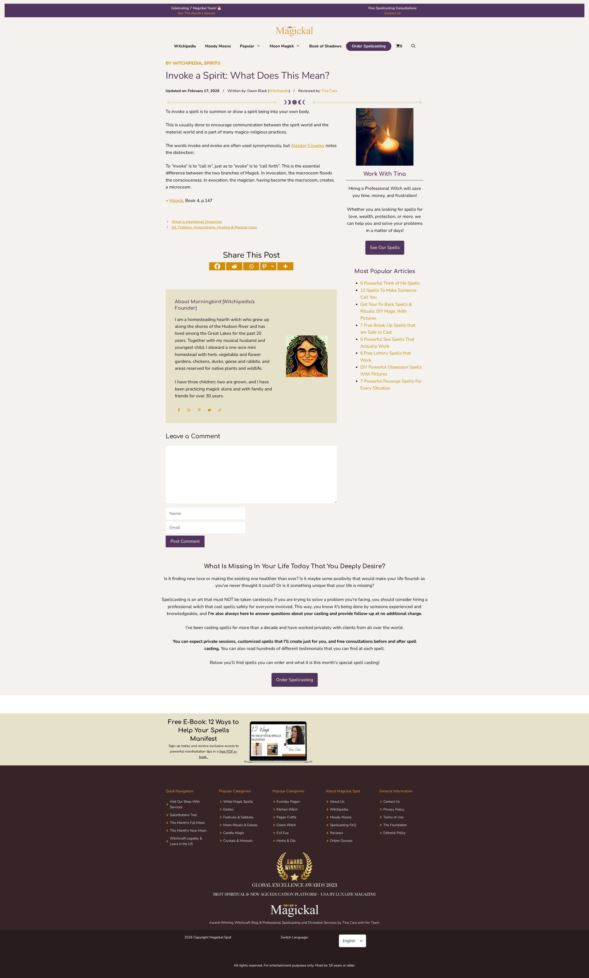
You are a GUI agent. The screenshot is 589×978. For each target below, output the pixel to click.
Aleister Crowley (307, 146)
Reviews (336, 850)
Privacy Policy (393, 827)
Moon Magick (282, 46)
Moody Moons (218, 46)
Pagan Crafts (286, 835)
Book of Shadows (325, 46)
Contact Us (392, 13)
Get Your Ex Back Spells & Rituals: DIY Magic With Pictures (386, 311)
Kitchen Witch (287, 827)
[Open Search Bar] (413, 46)
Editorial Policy (394, 850)
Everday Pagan (288, 819)
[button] (259, 46)
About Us (337, 819)
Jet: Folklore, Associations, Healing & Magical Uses (214, 227)
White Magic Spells (238, 819)
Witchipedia (185, 46)
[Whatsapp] (251, 266)
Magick (176, 201)
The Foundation (395, 843)
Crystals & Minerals (238, 858)
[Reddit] (234, 266)
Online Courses (341, 858)
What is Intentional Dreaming (197, 221)
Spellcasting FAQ (343, 843)
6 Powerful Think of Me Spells (390, 283)
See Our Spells (385, 248)
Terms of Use (393, 835)
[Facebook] (217, 266)
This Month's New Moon (188, 848)
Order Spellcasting (369, 46)
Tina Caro (329, 90)
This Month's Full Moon (187, 840)
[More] (285, 266)
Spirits (212, 63)
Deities (228, 827)
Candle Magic (233, 850)
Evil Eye (283, 850)
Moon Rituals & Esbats (240, 843)
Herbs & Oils (286, 858)
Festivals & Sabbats (238, 835)
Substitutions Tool (183, 833)
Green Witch (286, 843)
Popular (247, 46)
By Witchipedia (184, 63)
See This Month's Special (196, 13)
